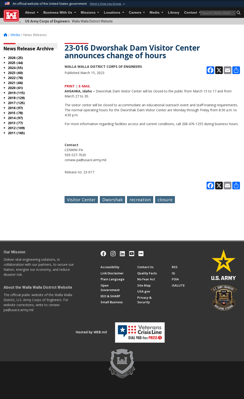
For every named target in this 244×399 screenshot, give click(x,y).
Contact (191, 12)
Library (173, 12)
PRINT (70, 86)
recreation (140, 199)
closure (165, 199)
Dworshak (112, 199)
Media (155, 12)
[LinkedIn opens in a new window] (122, 253)
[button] (108, 3)
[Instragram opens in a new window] (113, 253)
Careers (135, 12)
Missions (89, 12)
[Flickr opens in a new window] (140, 253)
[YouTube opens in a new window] (131, 253)
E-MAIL (84, 86)
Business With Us (58, 12)
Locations (112, 12)
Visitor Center (81, 199)
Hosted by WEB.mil (91, 332)
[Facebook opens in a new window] (103, 253)
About (30, 12)
